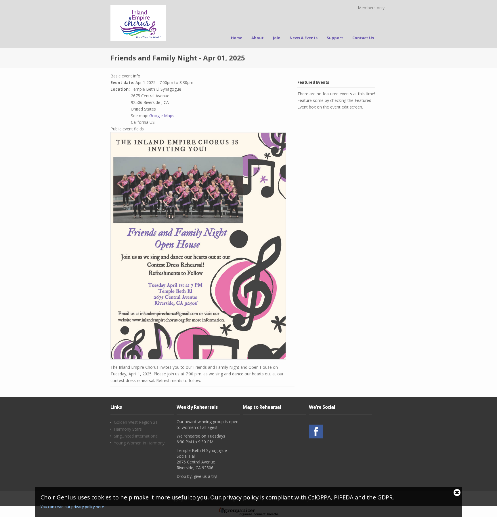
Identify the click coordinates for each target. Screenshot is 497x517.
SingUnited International (136, 436)
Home (236, 37)
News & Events (304, 37)
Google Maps (161, 115)
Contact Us (363, 37)
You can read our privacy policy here (72, 506)
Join (276, 37)
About (257, 37)
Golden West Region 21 (136, 422)
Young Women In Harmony (139, 443)
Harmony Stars (128, 429)
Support (335, 37)
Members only (371, 7)
